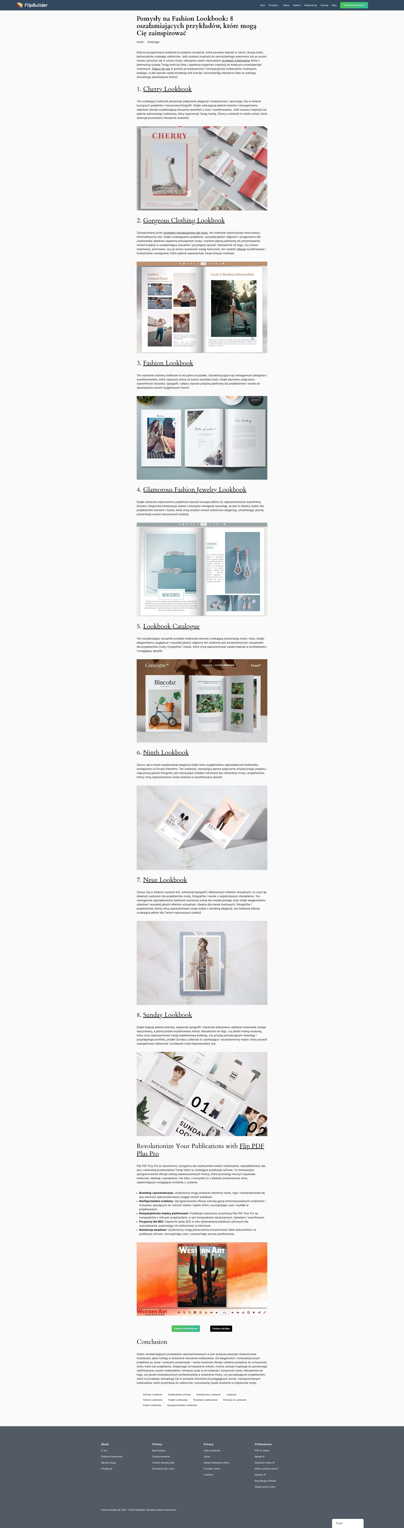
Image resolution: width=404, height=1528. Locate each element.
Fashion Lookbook (168, 363)
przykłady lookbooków (236, 60)
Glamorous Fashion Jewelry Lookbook (194, 489)
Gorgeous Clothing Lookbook (184, 220)
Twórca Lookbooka (152, 1399)
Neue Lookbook (165, 880)
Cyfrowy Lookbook (152, 1394)
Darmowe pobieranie (354, 5)
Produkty (273, 5)
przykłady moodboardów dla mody (186, 232)
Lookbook (231, 1394)
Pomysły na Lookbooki (234, 1399)
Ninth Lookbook (166, 752)
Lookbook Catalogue (171, 626)
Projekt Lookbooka (177, 1399)
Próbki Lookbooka (152, 1405)
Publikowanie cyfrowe (179, 1394)
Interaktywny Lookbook (208, 1394)
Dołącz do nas (161, 68)
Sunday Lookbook (167, 1015)
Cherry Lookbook (167, 89)
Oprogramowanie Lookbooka (182, 1405)
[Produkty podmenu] (278, 5)
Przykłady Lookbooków (205, 1399)
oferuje (241, 249)
